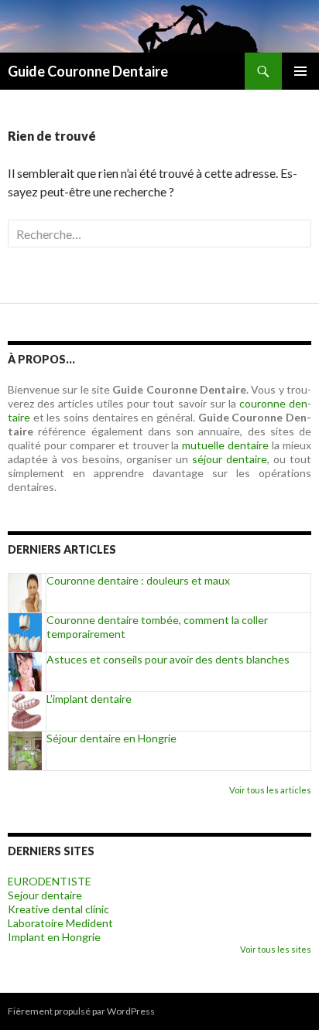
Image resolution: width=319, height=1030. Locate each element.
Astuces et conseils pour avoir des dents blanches (168, 659)
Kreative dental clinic (58, 909)
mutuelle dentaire (225, 445)
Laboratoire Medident (60, 922)
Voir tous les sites (275, 949)
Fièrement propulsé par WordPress (81, 1011)
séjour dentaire (229, 459)
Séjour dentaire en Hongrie (111, 738)
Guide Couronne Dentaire (88, 71)
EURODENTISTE (49, 881)
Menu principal (300, 71)
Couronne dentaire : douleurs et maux (138, 580)
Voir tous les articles (270, 790)
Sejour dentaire (45, 895)
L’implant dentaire (89, 698)
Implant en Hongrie (54, 936)
